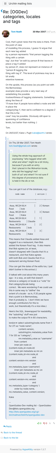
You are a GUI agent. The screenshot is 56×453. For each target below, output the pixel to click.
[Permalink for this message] (54, 423)
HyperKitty (27, 449)
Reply (9, 426)
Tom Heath (16, 31)
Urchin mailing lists (20, 3)
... (8, 138)
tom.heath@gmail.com (20, 146)
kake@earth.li (39, 133)
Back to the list (10, 437)
